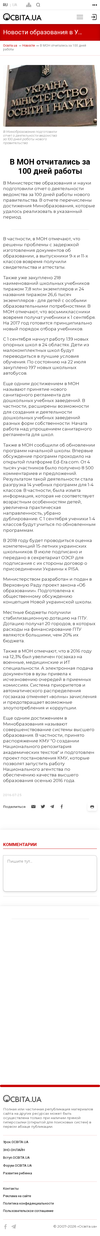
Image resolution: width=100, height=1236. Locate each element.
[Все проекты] (95, 5)
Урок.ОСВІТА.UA (15, 1142)
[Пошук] (38, 5)
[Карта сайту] (29, 5)
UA (14, 5)
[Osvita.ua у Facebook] (5, 1226)
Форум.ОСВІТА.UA (17, 1165)
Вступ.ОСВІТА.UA (16, 1157)
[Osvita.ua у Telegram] (13, 1226)
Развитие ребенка (17, 1173)
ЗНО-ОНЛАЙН (14, 1150)
